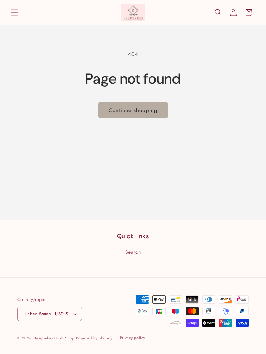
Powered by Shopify (94, 338)
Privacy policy (132, 338)
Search (133, 252)
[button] (14, 12)
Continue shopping (133, 110)
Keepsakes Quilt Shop (54, 338)
